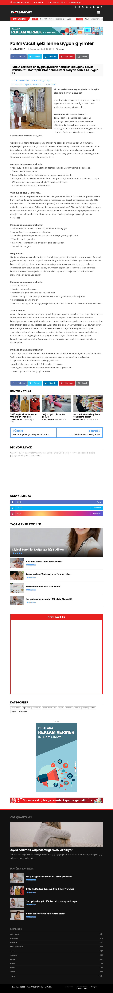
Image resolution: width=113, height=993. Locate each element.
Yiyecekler (23, 711)
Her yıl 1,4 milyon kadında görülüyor (43, 19)
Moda (12, 963)
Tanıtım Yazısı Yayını (56, 2)
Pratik (67, 19)
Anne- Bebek (15, 708)
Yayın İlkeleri (83, 988)
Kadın (77, 708)
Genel (61, 708)
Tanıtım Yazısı (82, 987)
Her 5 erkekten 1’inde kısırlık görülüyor (33, 80)
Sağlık (92, 708)
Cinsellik (36, 708)
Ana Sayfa (38, 2)
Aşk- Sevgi (26, 708)
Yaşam (62, 49)
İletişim (94, 987)
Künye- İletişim (75, 2)
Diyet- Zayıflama (49, 708)
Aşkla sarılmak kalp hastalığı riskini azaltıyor (41, 850)
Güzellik (69, 708)
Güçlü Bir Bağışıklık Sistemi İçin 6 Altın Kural (34, 84)
